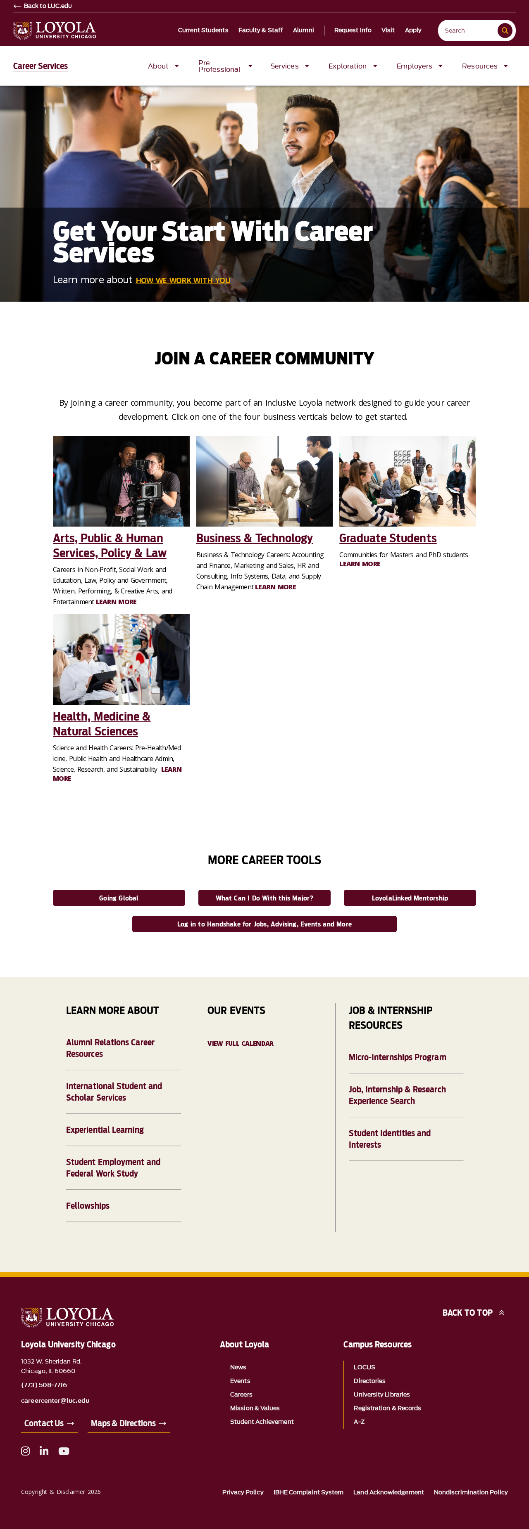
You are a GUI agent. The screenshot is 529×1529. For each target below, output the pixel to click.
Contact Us (44, 1423)
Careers (241, 1394)
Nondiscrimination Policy (471, 1492)
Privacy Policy (242, 1492)
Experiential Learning (105, 1130)
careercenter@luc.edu (55, 1401)
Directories (370, 1381)
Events (240, 1381)
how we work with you (183, 280)
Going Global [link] (118, 898)
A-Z (359, 1422)
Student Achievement (262, 1422)
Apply (413, 30)
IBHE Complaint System (309, 1492)
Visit (388, 30)
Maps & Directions (123, 1423)
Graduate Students (387, 538)
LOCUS (364, 1367)
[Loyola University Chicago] (54, 31)
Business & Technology (254, 538)
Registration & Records (387, 1408)
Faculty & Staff (261, 30)
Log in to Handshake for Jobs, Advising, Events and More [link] (264, 924)
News (238, 1367)
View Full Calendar (240, 1043)
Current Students (203, 30)
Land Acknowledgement (388, 1492)
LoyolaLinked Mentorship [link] (410, 898)
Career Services (40, 66)
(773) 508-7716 (44, 1385)
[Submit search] (505, 30)
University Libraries (382, 1394)
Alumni (303, 30)
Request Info (353, 30)
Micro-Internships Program (397, 1057)
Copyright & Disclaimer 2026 (61, 1492)
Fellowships (88, 1206)
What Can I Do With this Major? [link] (265, 898)
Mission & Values (255, 1408)
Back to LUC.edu (48, 6)
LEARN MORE (116, 601)
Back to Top (468, 1313)
